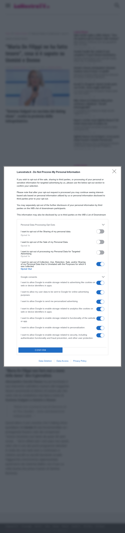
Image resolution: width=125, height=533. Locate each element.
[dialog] (62, 266)
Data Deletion (45, 361)
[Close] (115, 172)
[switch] (100, 231)
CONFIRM (40, 350)
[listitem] (62, 224)
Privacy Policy (79, 361)
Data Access (62, 361)
